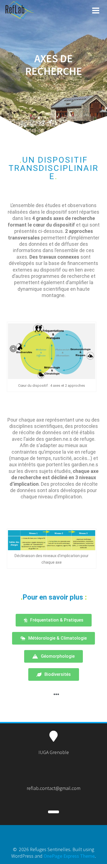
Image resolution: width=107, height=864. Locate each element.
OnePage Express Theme (69, 856)
